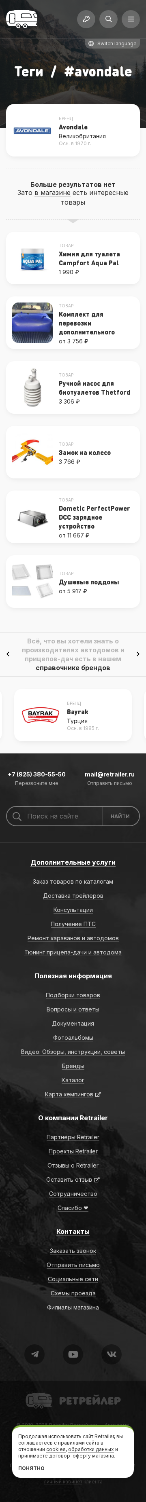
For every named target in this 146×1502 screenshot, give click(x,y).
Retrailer (35, 1393)
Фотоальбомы (73, 1037)
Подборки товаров (73, 995)
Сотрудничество (73, 1193)
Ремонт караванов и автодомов (73, 938)
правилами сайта (78, 1443)
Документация (73, 1023)
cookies (56, 1449)
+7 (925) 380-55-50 (37, 774)
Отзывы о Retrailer (73, 1165)
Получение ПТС (73, 923)
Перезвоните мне (36, 783)
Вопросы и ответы (73, 1009)
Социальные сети (73, 1279)
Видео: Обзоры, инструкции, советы (73, 1051)
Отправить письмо (109, 783)
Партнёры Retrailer (73, 1137)
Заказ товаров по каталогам (73, 881)
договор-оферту (70, 1456)
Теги (28, 71)
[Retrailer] (21, 19)
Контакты (73, 1231)
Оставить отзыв (69, 1179)
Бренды (73, 1065)
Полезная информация (73, 976)
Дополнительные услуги (73, 862)
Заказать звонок (73, 1250)
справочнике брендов (73, 668)
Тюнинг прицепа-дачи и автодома (73, 952)
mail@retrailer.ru (110, 774)
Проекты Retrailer (73, 1151)
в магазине (52, 192)
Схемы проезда (73, 1293)
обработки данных (91, 1449)
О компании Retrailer (73, 1118)
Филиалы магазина (73, 1307)
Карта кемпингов (69, 1094)
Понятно (31, 1468)
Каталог (73, 1080)
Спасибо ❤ (73, 1207)
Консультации (73, 909)
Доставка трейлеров (73, 895)
